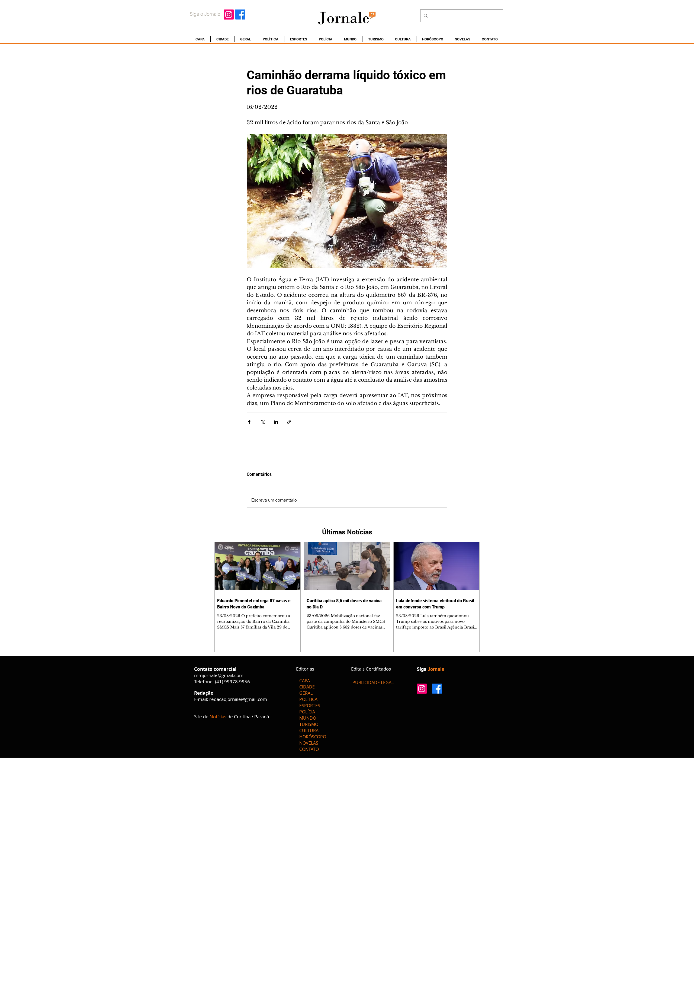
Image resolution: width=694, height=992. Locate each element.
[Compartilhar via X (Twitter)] (262, 421)
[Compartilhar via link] (289, 421)
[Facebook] (240, 14)
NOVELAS (308, 743)
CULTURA (309, 730)
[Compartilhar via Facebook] (249, 421)
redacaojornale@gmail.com (238, 699)
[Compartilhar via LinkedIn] (275, 421)
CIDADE (307, 687)
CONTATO (309, 749)
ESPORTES (309, 706)
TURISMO (308, 724)
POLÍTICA (308, 699)
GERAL (306, 693)
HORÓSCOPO (312, 737)
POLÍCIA (307, 712)
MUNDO (307, 718)
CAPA (304, 681)
